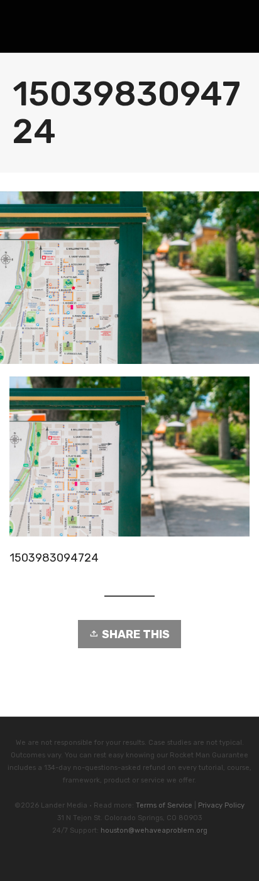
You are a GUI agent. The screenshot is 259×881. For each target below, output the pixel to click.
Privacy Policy (221, 805)
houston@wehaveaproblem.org (154, 830)
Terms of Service (164, 805)
